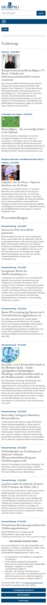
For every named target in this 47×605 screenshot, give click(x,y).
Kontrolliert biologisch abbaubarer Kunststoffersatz (20, 417)
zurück (5, 29)
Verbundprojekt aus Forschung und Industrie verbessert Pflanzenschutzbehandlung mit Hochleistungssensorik (21, 456)
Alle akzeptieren (24, 595)
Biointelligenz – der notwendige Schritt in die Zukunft (23, 131)
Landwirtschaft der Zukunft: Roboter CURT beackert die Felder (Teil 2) (22, 486)
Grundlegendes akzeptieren (23, 590)
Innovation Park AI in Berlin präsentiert (17, 232)
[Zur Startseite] (10, 6)
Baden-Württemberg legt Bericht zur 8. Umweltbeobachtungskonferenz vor (22, 314)
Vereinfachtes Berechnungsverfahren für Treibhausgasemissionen (23, 527)
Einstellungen (23, 601)
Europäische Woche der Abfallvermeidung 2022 (14, 273)
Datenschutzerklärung (33, 582)
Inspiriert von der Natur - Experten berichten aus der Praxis (20, 184)
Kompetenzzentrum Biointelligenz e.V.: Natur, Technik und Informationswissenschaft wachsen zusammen (23, 75)
